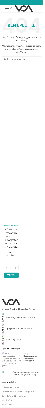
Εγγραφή (11, 275)
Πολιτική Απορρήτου (10, 387)
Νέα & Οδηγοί (8, 400)
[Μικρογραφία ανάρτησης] (12, 359)
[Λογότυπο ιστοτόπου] (24, 8)
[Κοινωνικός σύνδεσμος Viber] (5, 4)
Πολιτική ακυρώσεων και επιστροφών (18, 392)
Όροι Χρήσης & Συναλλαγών (14, 396)
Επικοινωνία (7, 405)
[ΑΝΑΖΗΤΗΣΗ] (38, 59)
